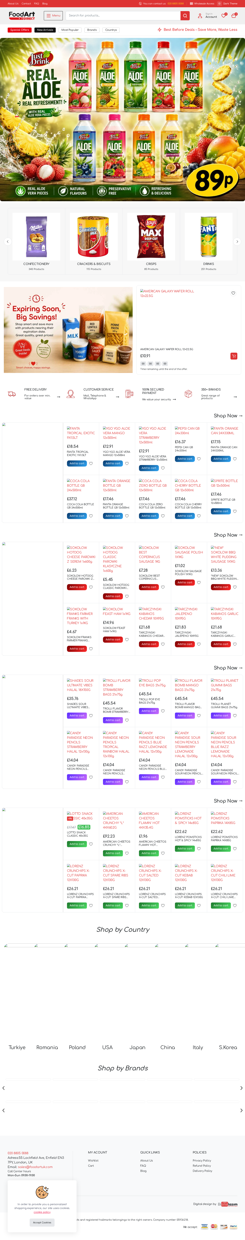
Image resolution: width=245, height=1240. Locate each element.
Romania (47, 967)
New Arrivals (45, 30)
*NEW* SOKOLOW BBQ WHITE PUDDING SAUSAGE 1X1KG (225, 579)
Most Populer (70, 30)
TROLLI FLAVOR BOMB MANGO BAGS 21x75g (188, 707)
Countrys (111, 30)
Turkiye (17, 967)
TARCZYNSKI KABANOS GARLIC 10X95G (222, 636)
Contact (26, 3)
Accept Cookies (42, 1222)
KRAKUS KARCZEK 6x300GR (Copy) (161, 349)
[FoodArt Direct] (22, 15)
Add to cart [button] (233, 356)
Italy (198, 967)
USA (107, 967)
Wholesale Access (204, 3)
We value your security (156, 399)
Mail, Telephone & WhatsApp (94, 397)
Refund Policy (202, 1165)
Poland (77, 967)
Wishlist (93, 1160)
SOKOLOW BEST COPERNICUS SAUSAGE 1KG (149, 579)
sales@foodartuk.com (35, 1167)
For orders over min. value (37, 397)
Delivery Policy (202, 1171)
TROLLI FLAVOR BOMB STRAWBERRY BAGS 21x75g (115, 712)
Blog (44, 3)
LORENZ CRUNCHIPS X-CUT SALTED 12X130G (152, 897)
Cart (91, 1165)
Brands (92, 30)
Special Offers (19, 30)
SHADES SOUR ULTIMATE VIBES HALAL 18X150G (77, 707)
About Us (13, 3)
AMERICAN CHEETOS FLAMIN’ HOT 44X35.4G (152, 845)
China (167, 967)
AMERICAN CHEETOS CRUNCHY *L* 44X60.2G (116, 845)
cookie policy (42, 1212)
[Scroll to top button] (236, 1231)
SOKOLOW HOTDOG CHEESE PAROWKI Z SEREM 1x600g (80, 579)
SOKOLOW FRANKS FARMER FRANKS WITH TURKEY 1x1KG (79, 640)
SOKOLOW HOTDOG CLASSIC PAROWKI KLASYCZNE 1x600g (116, 588)
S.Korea (228, 967)
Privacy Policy (202, 1160)
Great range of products (210, 397)
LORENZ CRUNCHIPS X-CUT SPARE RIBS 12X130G (116, 897)
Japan (137, 967)
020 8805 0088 (176, 3)
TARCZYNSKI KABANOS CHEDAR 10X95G (151, 636)
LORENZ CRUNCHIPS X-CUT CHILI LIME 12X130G (224, 897)
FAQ (36, 3)
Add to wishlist (233, 293)
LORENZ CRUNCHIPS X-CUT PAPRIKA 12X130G (80, 897)
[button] (233, 15)
